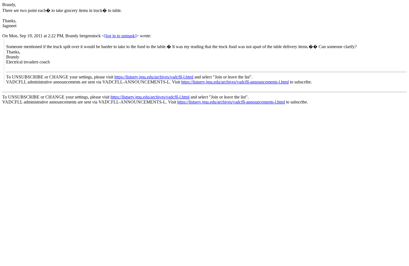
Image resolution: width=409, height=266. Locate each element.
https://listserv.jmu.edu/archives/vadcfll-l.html (153, 77)
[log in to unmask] (120, 35)
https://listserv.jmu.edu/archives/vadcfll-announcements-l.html (235, 82)
